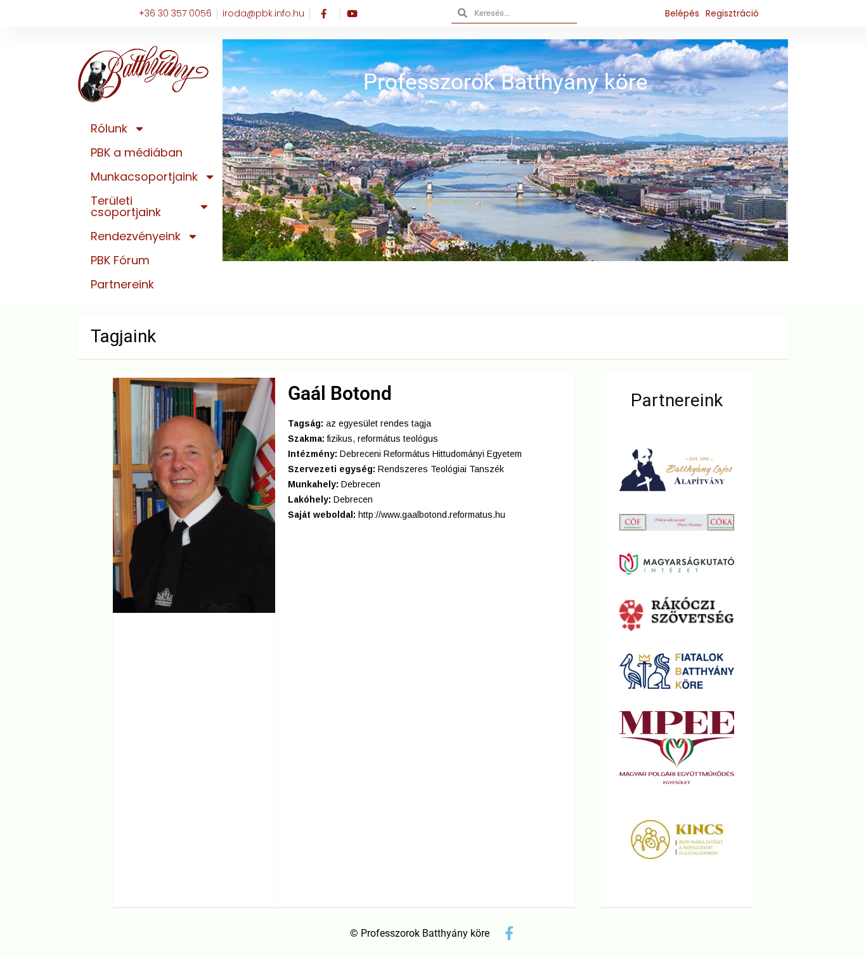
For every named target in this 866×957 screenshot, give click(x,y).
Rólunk (109, 128)
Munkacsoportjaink (144, 176)
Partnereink (122, 284)
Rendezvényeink (136, 236)
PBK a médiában (137, 152)
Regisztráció (732, 13)
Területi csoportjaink (126, 206)
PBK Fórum (120, 260)
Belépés (682, 13)
